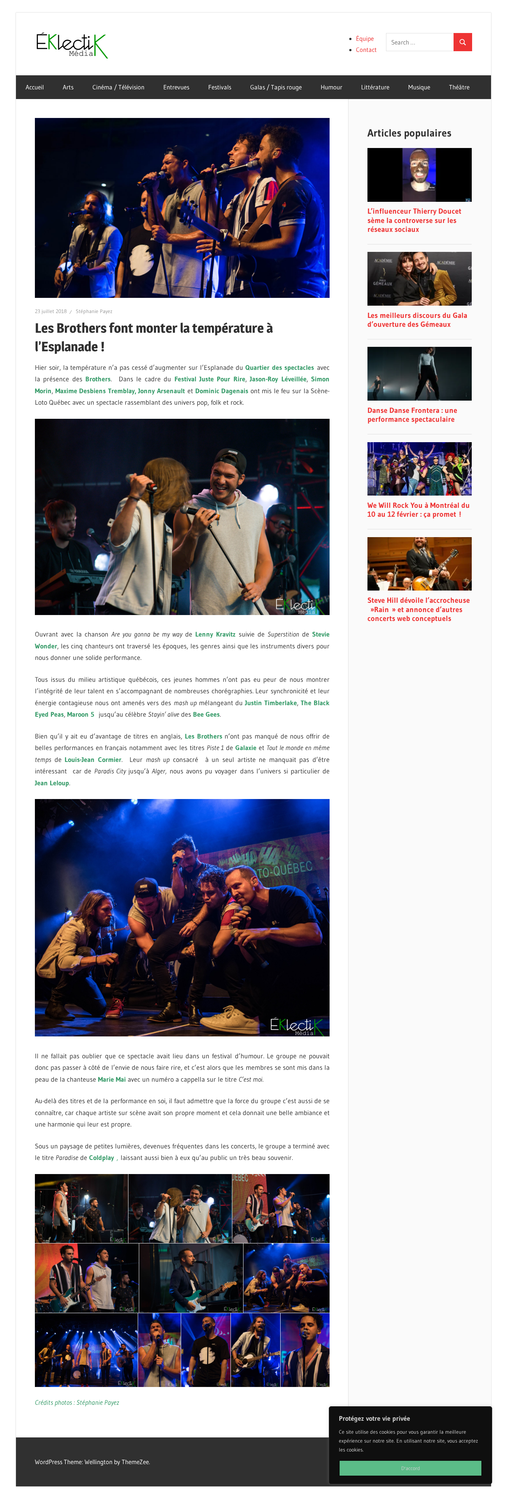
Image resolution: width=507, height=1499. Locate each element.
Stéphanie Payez (94, 311)
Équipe (365, 38)
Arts (68, 87)
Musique (419, 87)
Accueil (35, 87)
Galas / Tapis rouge (276, 87)
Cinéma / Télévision (118, 87)
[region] (410, 1445)
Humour (331, 87)
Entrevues (176, 87)
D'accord (410, 1468)
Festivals (219, 87)
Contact (366, 49)
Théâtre (459, 87)
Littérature (375, 87)
